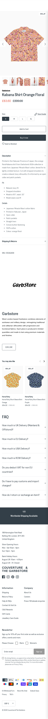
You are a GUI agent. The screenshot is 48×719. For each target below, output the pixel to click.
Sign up (39, 651)
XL (31, 119)
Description (6, 156)
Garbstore (6, 90)
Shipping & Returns (9, 241)
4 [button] (28, 520)
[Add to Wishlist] (21, 367)
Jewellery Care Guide (10, 618)
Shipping (5, 592)
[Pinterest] (12, 576)
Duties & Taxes (34, 691)
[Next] (45, 44)
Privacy (4, 694)
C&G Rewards (7, 609)
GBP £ (6, 703)
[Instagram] (8, 576)
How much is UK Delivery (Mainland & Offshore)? (21, 427)
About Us (27, 592)
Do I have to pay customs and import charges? (20, 483)
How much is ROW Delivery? (16, 457)
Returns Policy (7, 596)
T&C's (11, 694)
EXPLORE (8, 347)
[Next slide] (44, 361)
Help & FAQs (7, 601)
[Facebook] (3, 576)
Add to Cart (24, 129)
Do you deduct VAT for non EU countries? (17, 469)
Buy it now (24, 138)
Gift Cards (6, 614)
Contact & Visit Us (9, 605)
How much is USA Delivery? (16, 448)
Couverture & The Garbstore (16, 710)
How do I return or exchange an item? (21, 494)
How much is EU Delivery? (15, 438)
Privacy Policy (18, 664)
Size (24, 114)
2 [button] (23, 520)
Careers (27, 596)
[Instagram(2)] (17, 576)
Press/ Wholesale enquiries (34, 601)
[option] (24, 43)
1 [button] (20, 520)
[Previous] (3, 44)
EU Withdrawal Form (8, 691)
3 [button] (25, 520)
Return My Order (22, 691)
